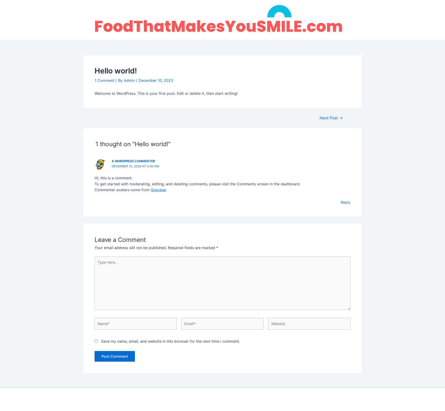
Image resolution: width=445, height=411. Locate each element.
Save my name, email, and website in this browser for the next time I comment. (170, 341)
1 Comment (104, 80)
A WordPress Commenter (133, 161)
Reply (345, 202)
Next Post (331, 118)
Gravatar (158, 189)
